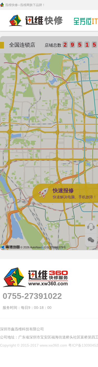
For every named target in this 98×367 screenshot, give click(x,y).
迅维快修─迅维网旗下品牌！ (25, 5)
